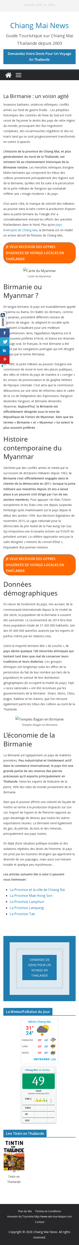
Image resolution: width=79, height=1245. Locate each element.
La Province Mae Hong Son (31, 895)
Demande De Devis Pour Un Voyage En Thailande (39, 968)
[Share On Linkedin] (4, 350)
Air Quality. (37, 1069)
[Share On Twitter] (4, 341)
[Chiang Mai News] (8, 75)
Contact (39, 1222)
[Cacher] (2, 366)
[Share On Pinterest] (4, 359)
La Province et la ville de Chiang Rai (37, 889)
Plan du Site (25, 1211)
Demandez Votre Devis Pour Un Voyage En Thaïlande (39, 56)
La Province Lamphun (27, 901)
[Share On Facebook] (4, 332)
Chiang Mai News (39, 25)
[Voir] (3, 314)
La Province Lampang (27, 907)
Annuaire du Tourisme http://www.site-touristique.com (39, 1216)
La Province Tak (22, 914)
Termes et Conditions (48, 1211)
